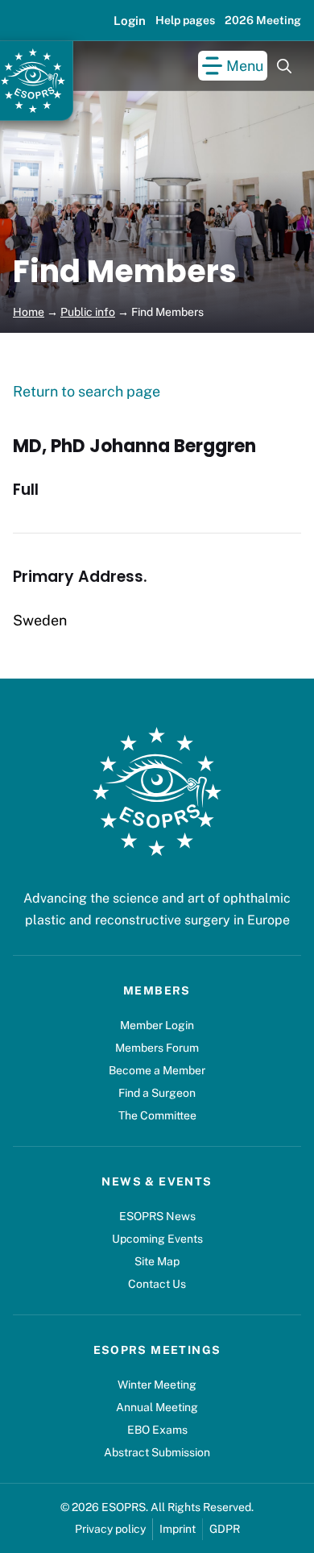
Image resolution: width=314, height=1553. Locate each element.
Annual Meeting (157, 1407)
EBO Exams (157, 1429)
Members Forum (157, 1047)
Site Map (157, 1261)
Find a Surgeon (157, 1092)
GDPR (224, 1528)
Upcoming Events (157, 1238)
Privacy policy (110, 1528)
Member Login (157, 1025)
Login (130, 20)
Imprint (177, 1528)
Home (28, 311)
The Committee (157, 1115)
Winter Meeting (157, 1384)
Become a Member (157, 1070)
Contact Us (157, 1283)
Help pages (185, 20)
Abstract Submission (157, 1452)
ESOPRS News (157, 1216)
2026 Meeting (263, 20)
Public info (87, 311)
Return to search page (86, 391)
